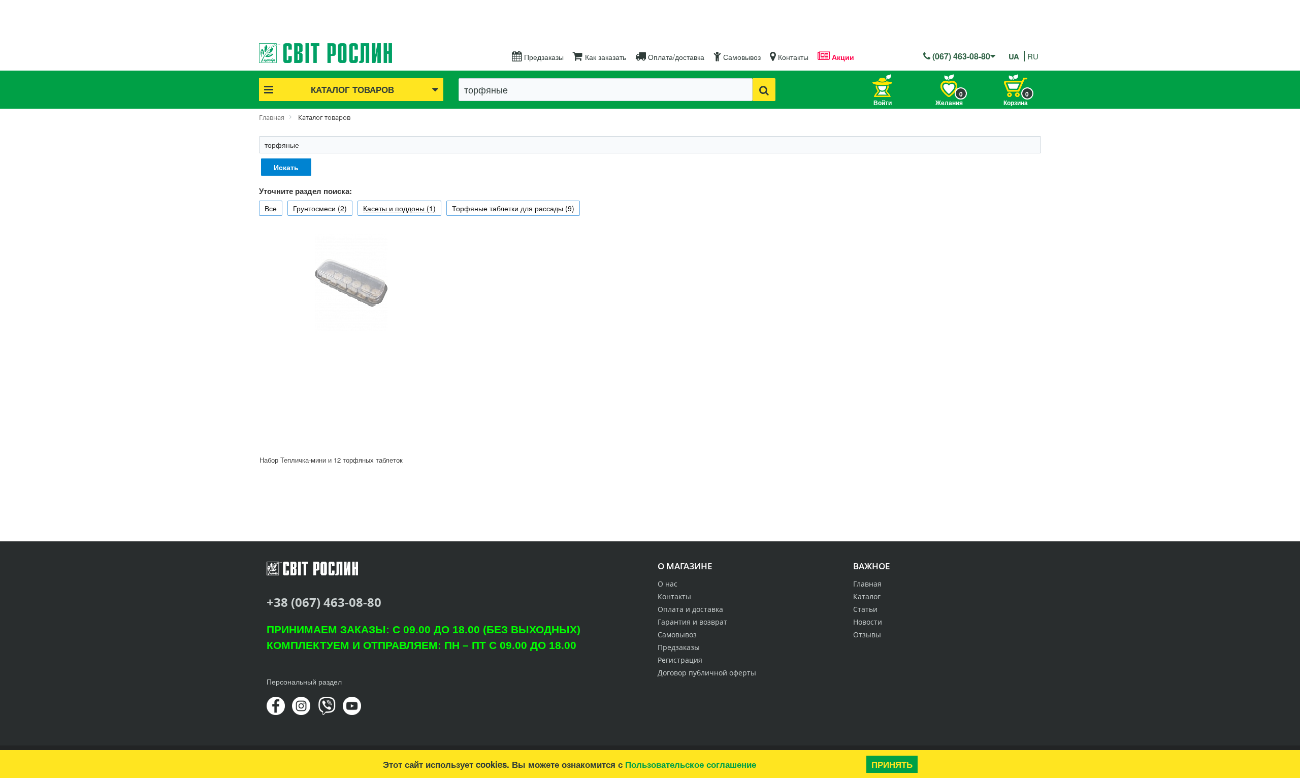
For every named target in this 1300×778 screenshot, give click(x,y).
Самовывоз (741, 57)
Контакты (792, 57)
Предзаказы (543, 57)
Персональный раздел (304, 681)
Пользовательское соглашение (690, 764)
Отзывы (867, 634)
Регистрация (680, 660)
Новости (867, 622)
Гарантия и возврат (692, 622)
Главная (867, 584)
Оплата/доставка (675, 57)
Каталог (867, 596)
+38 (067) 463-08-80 (324, 602)
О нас (667, 584)
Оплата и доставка (690, 609)
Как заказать (604, 57)
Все (271, 208)
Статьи (865, 609)
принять (892, 764)
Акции (842, 57)
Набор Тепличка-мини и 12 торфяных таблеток (331, 460)
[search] (764, 89)
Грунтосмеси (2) (320, 208)
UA (1014, 56)
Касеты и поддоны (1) (399, 208)
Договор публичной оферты (707, 672)
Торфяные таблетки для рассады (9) (513, 208)
